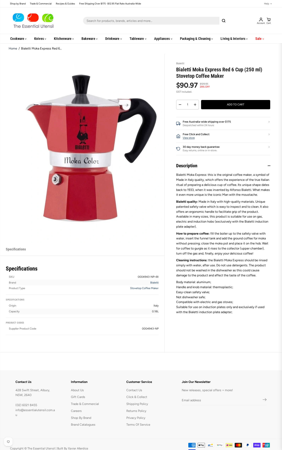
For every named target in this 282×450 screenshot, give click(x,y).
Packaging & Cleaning (196, 39)
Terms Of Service (138, 424)
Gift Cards (78, 397)
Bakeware (89, 39)
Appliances (162, 39)
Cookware (17, 39)
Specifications (16, 249)
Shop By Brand (81, 418)
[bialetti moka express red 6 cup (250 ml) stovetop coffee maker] (91, 148)
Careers (76, 411)
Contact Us (134, 390)
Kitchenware (63, 39)
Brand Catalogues (83, 424)
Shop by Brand (18, 4)
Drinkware (112, 39)
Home (13, 48)
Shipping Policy (137, 404)
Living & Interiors (233, 39)
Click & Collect (136, 397)
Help (266, 4)
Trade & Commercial (41, 4)
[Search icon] (223, 21)
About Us (77, 390)
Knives (39, 39)
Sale (258, 39)
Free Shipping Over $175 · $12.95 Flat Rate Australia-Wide (110, 4)
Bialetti (154, 282)
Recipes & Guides (65, 4)
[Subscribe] (265, 400)
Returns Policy (136, 411)
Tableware (137, 39)
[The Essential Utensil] (32, 20)
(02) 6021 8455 (26, 405)
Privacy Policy (135, 418)
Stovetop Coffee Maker (144, 288)
